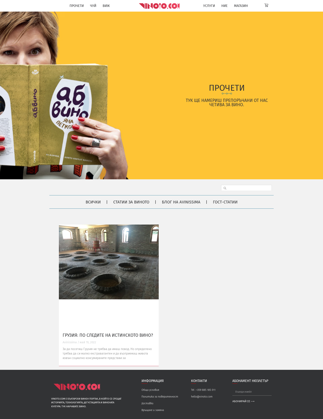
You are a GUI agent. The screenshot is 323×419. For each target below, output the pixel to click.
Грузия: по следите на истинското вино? (108, 335)
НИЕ (224, 6)
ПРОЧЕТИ (77, 6)
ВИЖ (106, 6)
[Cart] (266, 5)
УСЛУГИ (209, 6)
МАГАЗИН (241, 6)
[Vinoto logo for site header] (160, 6)
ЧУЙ (93, 6)
